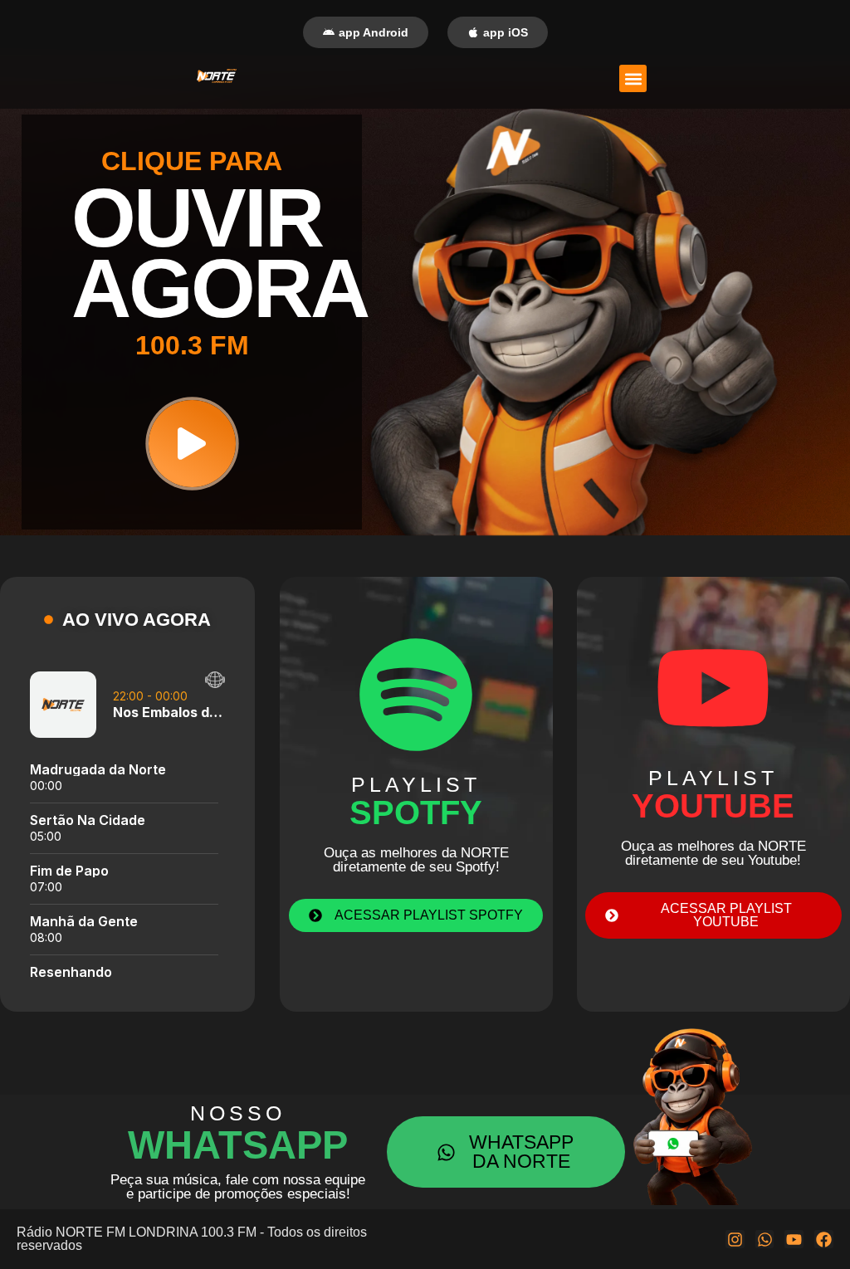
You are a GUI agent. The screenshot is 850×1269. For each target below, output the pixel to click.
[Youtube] (794, 1239)
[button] (633, 78)
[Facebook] (823, 1239)
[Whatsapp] (764, 1239)
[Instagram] (735, 1239)
